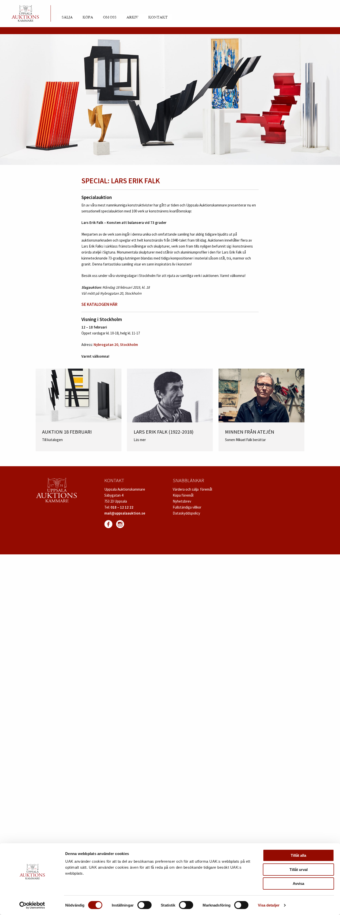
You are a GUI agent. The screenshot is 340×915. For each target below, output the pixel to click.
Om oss (109, 17)
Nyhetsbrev (182, 501)
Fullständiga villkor (187, 507)
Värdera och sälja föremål (192, 489)
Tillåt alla (298, 855)
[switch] (144, 905)
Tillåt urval (298, 869)
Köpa (88, 17)
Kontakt (158, 17)
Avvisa (298, 883)
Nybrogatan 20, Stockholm (116, 344)
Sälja (67, 17)
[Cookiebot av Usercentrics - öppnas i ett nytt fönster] (32, 905)
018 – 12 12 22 (122, 507)
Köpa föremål (183, 495)
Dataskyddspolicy (186, 513)
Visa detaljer (269, 905)
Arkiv (132, 17)
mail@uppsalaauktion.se (124, 513)
